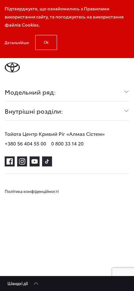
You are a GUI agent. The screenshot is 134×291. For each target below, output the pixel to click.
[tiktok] (47, 161)
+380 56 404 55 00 (25, 143)
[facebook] (10, 161)
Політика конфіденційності (32, 191)
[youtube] (35, 161)
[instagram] (22, 161)
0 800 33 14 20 (67, 143)
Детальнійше (17, 42)
